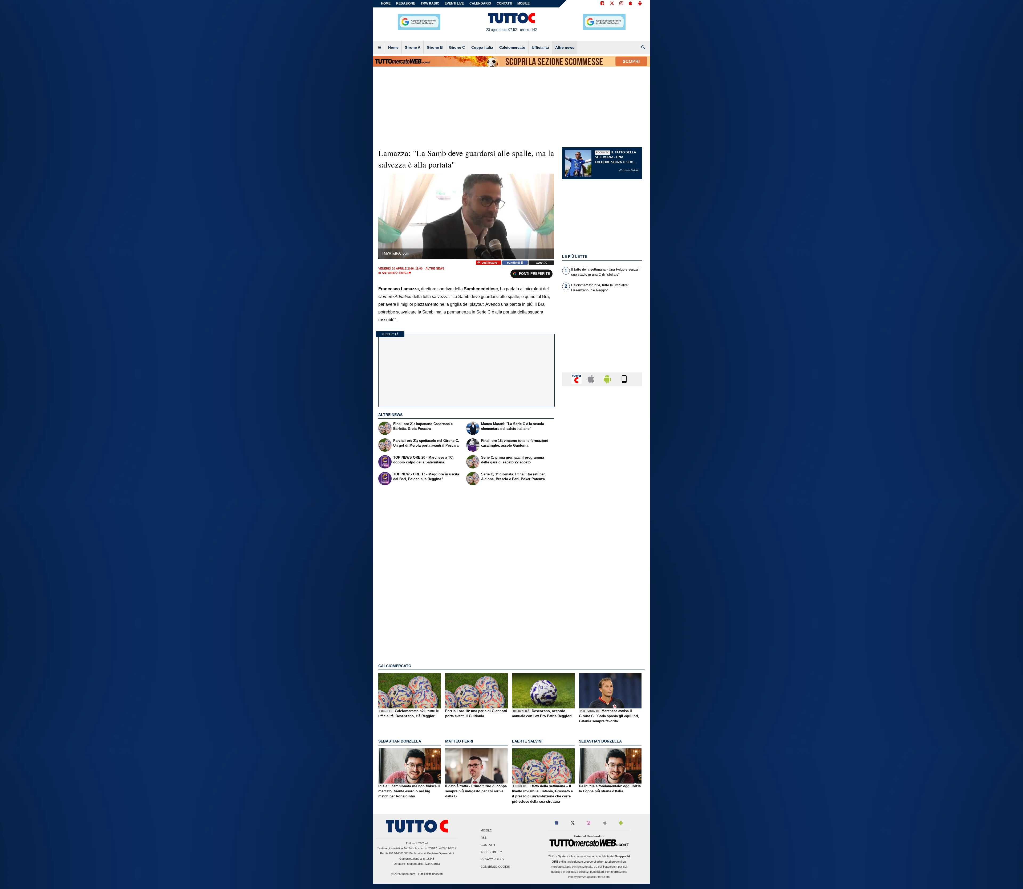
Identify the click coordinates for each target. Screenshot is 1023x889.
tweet (540, 262)
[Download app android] (640, 3)
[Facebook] (602, 3)
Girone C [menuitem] (457, 47)
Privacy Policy (492, 859)
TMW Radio (430, 3)
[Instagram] (621, 3)
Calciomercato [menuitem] (512, 47)
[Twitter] (612, 3)
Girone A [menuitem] (412, 47)
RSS (483, 837)
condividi (514, 262)
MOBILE (523, 3)
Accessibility (491, 852)
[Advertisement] (602, 596)
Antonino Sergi (395, 272)
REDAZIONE (405, 3)
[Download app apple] (630, 3)
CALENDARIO (480, 3)
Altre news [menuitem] (564, 47)
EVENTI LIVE (454, 3)
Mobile (486, 830)
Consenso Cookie (495, 866)
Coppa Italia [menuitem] (482, 47)
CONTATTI (504, 3)
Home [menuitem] (393, 47)
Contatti (488, 844)
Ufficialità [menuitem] (540, 47)
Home (386, 3)
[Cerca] (643, 48)
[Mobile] (624, 379)
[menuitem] (380, 48)
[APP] (577, 379)
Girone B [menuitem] (435, 47)
